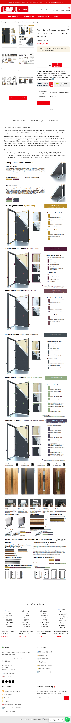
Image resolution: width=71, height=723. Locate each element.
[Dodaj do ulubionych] (66, 65)
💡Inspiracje (6, 701)
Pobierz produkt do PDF (46, 110)
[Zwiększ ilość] (46, 65)
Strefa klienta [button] (7, 686)
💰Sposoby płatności (43, 668)
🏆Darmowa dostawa (8, 694)
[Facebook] (3, 681)
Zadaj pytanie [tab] (53, 121)
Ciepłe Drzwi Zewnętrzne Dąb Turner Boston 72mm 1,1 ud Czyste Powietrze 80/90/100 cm (61, 632)
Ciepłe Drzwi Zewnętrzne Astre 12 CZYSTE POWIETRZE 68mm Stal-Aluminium (8, 632)
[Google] (13, 681)
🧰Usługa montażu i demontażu (11, 704)
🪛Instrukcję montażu (8, 711)
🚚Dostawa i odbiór (43, 655)
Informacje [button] (41, 647)
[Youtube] (10, 681)
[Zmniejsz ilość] (38, 65)
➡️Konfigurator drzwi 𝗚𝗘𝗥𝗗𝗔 (11, 708)
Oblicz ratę (52, 84)
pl (41, 9)
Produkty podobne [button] (35, 604)
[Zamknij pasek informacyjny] (69, 2)
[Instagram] (6, 681)
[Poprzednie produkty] (5, 615)
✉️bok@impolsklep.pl (8, 673)
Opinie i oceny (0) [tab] (37, 121)
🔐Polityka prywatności (44, 665)
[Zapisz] (66, 698)
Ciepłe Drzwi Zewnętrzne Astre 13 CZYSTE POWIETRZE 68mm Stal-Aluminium (26, 632)
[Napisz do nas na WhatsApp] (67, 719)
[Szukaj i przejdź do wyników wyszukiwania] (35, 9)
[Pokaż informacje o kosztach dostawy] (57, 96)
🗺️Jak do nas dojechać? (44, 652)
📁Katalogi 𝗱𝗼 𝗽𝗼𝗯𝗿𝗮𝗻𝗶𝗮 (10, 698)
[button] (13, 16)
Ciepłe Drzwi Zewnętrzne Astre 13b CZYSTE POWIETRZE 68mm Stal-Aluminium (44, 632)
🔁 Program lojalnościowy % (11, 691)
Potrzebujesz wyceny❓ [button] (46, 687)
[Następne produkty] (65, 615)
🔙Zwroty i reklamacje (44, 672)
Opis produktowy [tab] (19, 121)
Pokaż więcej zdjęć (18, 98)
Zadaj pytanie (43, 103)
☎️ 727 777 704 (6, 676)
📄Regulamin (41, 662)
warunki (60, 2)
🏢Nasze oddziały (42, 658)
